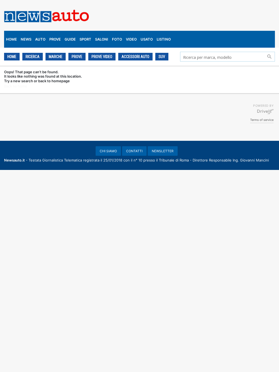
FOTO (117, 39)
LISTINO (164, 39)
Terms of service (262, 120)
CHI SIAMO (108, 151)
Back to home (15, 86)
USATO (147, 39)
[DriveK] (265, 111)
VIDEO (131, 39)
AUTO (40, 39)
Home (11, 56)
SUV (162, 56)
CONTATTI (134, 151)
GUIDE (70, 39)
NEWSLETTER (163, 151)
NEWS (26, 39)
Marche (55, 56)
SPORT (85, 39)
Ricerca (33, 56)
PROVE (55, 39)
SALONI (101, 39)
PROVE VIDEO (102, 56)
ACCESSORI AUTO (135, 56)
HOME (11, 39)
